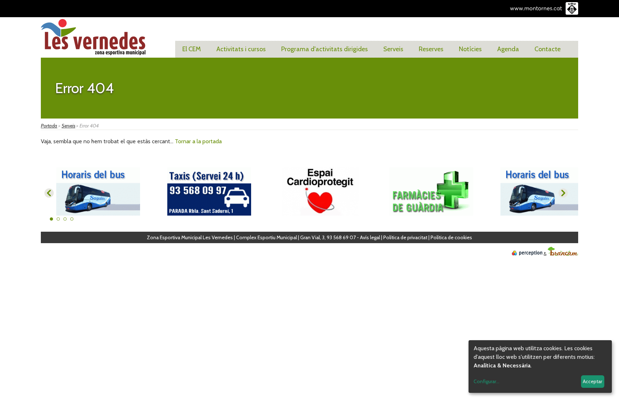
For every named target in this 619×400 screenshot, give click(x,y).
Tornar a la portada (198, 141)
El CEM (191, 49)
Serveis (393, 49)
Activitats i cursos (241, 49)
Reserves (431, 49)
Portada (49, 125)
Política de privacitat (405, 237)
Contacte (547, 49)
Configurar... (486, 381)
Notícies (470, 49)
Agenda (508, 49)
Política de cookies (451, 237)
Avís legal (370, 237)
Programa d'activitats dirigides (324, 49)
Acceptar (592, 381)
